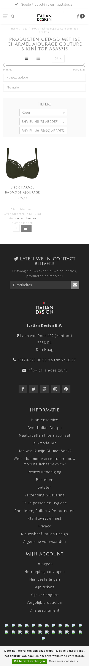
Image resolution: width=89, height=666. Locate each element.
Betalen (44, 487)
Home (14, 28)
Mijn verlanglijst (44, 594)
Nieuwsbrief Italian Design (44, 533)
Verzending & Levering (44, 495)
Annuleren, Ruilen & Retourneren (44, 510)
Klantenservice (44, 419)
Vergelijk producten (44, 602)
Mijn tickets (44, 586)
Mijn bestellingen (44, 579)
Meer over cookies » (63, 661)
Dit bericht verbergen (29, 661)
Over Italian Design (44, 427)
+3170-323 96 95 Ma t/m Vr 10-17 (46, 359)
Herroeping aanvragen (44, 571)
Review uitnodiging (44, 471)
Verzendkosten (25, 218)
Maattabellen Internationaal (44, 435)
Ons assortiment (44, 610)
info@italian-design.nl (47, 370)
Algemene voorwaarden (44, 541)
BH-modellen (45, 442)
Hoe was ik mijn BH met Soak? (44, 450)
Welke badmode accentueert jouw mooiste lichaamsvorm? (44, 461)
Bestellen (44, 479)
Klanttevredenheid (44, 518)
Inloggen (45, 563)
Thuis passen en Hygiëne (44, 502)
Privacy (44, 526)
